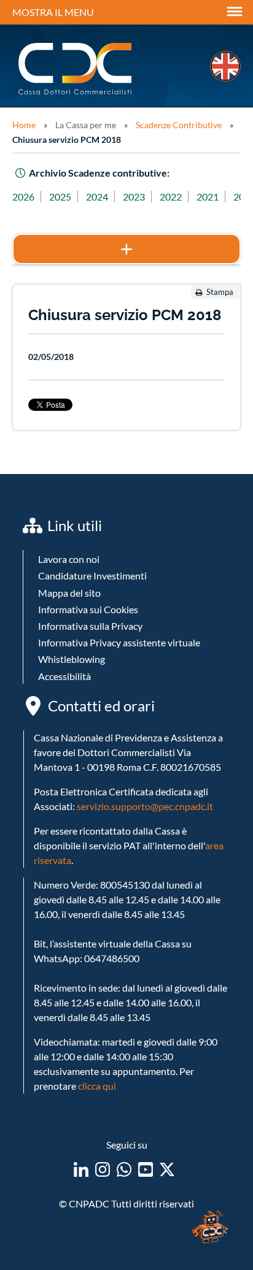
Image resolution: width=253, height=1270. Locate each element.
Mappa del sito (69, 593)
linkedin (81, 1169)
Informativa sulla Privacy (90, 626)
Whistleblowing (71, 659)
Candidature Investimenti (92, 575)
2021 (208, 196)
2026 (23, 196)
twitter (167, 1169)
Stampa (219, 292)
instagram (102, 1169)
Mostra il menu (53, 12)
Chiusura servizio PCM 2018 (66, 139)
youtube (145, 1169)
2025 (60, 196)
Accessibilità (64, 676)
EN (225, 66)
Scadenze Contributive (179, 125)
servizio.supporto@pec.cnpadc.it (145, 806)
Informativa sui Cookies (88, 609)
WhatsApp (124, 1169)
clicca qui (97, 1086)
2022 (171, 196)
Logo (76, 69)
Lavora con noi (68, 559)
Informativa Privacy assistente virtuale (119, 642)
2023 (134, 196)
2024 (97, 196)
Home (24, 125)
